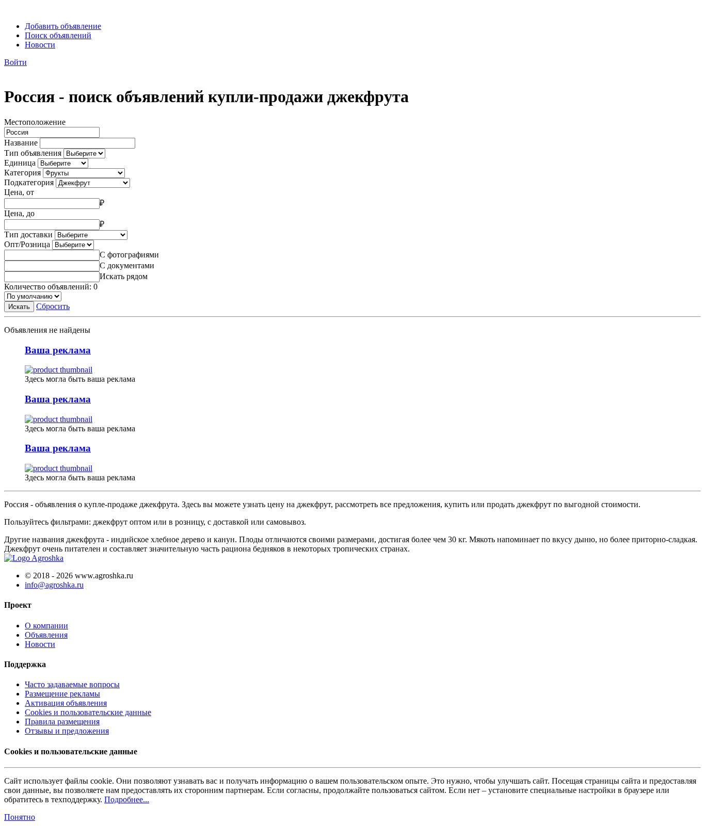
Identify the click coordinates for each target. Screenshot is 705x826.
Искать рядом (124, 276)
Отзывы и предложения (67, 730)
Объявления (46, 634)
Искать (19, 307)
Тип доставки (28, 234)
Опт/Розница (27, 244)
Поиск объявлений (58, 35)
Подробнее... (126, 799)
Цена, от (19, 192)
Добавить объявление (63, 26)
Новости (40, 44)
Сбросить (53, 306)
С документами (127, 265)
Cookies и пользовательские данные (88, 712)
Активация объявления (66, 703)
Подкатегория (29, 182)
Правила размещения (62, 721)
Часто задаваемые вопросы (72, 684)
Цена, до (19, 213)
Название (21, 142)
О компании (46, 625)
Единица (20, 162)
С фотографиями (129, 254)
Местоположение (35, 122)
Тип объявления (32, 153)
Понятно (19, 817)
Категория (22, 172)
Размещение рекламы (62, 693)
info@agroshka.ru (54, 584)
